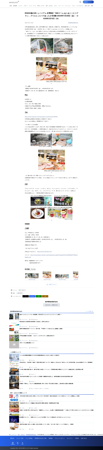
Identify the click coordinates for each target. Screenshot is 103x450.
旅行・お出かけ (49, 5)
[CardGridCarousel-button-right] (78, 276)
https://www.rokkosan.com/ (44, 251)
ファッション (68, 5)
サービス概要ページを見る (92, 447)
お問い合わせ (84, 438)
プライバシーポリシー (60, 438)
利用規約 (51, 438)
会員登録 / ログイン (88, 2)
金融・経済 (87, 5)
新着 (11, 5)
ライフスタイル (79, 5)
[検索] (80, 2)
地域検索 (15, 5)
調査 (92, 5)
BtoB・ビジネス (40, 5)
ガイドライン (70, 438)
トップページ (13, 434)
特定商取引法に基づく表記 (40, 438)
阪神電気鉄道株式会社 (73, 22)
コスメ (73, 5)
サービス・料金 (19, 438)
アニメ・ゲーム (32, 5)
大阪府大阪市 (19, 293)
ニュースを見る (89, 311)
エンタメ (20, 5)
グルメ (55, 5)
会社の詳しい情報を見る (51, 305)
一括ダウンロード (52, 284)
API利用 (77, 438)
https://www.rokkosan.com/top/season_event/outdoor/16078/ (41, 116)
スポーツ (26, 5)
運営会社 (12, 438)
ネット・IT (61, 5)
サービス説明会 (29, 438)
